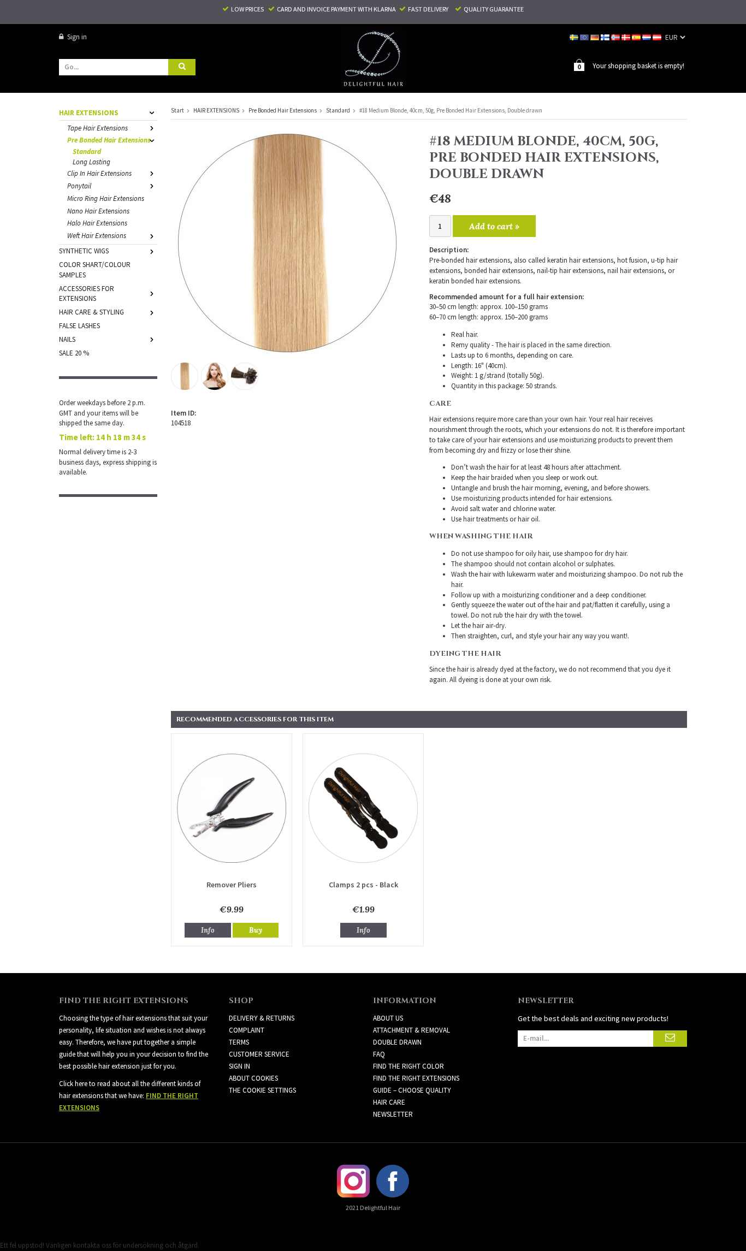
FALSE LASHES (79, 325)
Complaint (246, 1030)
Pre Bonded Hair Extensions (109, 140)
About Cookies (253, 1078)
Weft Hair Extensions (96, 235)
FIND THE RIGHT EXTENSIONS (416, 1078)
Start (177, 110)
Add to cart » (494, 226)
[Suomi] (606, 36)
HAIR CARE (389, 1102)
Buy (255, 930)
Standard (87, 151)
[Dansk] (626, 36)
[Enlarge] (287, 242)
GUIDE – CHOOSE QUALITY (412, 1090)
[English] (585, 36)
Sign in (77, 36)
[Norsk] (616, 36)
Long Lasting (91, 162)
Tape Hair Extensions (97, 128)
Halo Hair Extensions (97, 223)
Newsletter (393, 1114)
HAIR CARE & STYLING (91, 312)
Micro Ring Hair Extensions (105, 198)
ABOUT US (388, 1018)
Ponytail (79, 186)
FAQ (379, 1054)
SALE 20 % (74, 353)
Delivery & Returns (261, 1018)
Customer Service (259, 1054)
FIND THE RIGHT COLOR (408, 1066)
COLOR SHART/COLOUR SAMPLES (95, 270)
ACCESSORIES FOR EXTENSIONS (86, 294)
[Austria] (658, 36)
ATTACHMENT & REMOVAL (411, 1030)
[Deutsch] (595, 36)
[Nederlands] (647, 36)
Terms (239, 1042)
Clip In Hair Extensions (99, 173)
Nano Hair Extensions (98, 211)
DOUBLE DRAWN (397, 1042)
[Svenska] (575, 36)
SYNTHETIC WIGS (84, 251)
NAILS (67, 339)
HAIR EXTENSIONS (89, 112)
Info (208, 930)
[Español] (637, 36)
